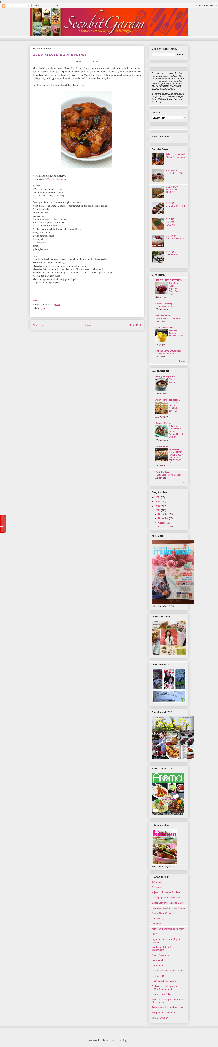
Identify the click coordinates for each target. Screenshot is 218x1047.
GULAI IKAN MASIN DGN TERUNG (172, 189)
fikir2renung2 (158, 918)
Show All (182, 361)
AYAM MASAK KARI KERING (59, 55)
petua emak (158, 960)
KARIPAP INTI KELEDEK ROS (174, 172)
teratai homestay (160, 1017)
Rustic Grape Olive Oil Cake (168, 475)
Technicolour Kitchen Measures (167, 1007)
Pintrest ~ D (158, 976)
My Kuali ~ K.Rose (165, 327)
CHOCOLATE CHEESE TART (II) (175, 204)
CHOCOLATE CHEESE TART (173, 253)
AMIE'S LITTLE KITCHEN (168, 280)
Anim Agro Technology (167, 400)
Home (87, 325)
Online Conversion (161, 955)
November (163, 518)
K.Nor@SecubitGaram (55, 178)
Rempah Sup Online (162, 994)
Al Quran (156, 887)
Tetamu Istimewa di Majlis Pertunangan (175, 155)
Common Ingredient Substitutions (168, 908)
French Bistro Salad (164, 354)
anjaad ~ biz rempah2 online (166, 892)
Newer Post (39, 325)
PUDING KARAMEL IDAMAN (171, 222)
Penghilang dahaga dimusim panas (176, 333)
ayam (42, 308)
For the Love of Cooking (168, 351)
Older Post (135, 325)
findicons (156, 923)
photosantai (157, 965)
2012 (158, 506)
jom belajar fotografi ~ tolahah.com (162, 948)
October (162, 523)
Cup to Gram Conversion (164, 913)
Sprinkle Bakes (163, 472)
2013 (158, 501)
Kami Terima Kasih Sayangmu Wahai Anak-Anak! (174, 288)
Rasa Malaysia (162, 315)
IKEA (154, 934)
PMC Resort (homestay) (164, 981)
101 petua (157, 882)
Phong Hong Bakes (165, 376)
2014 (158, 497)
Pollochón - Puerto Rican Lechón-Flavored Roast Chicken (176, 431)
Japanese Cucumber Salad (168, 318)
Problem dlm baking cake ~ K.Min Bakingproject (165, 987)
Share (35, 300)
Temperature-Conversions (164, 1012)
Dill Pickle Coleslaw (164, 306)
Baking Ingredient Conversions (167, 897)
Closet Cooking (163, 303)
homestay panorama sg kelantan (168, 929)
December (163, 514)
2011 (158, 510)
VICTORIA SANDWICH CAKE (175, 237)
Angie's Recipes (163, 423)
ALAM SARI (161, 446)
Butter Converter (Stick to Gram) (168, 903)
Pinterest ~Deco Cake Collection (168, 970)
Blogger (125, 1040)
